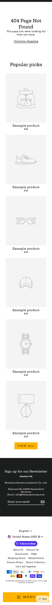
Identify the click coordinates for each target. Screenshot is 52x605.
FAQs (34, 554)
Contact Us (32, 550)
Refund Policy (36, 558)
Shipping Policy (17, 558)
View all (26, 445)
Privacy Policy (15, 562)
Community (21, 554)
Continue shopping (26, 41)
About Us (18, 550)
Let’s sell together (26, 566)
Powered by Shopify (26, 582)
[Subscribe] (42, 502)
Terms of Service (35, 562)
